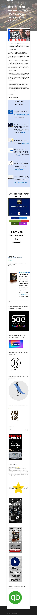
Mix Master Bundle (23, 218)
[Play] (19, 213)
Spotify (15, 223)
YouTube (24, 220)
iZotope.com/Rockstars (19, 169)
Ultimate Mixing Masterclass (15, 220)
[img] (19, 209)
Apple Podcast (23, 223)
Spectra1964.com (25, 143)
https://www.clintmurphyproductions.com (15, 257)
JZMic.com (23, 132)
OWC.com (20, 155)
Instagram (10, 260)
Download (15, 218)
